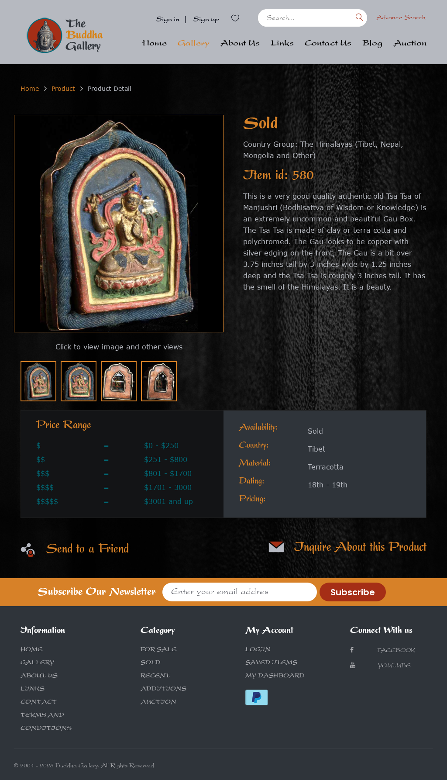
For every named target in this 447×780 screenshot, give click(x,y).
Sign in (167, 20)
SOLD (151, 663)
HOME (31, 650)
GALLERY (37, 663)
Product (63, 88)
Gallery (194, 44)
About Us (240, 44)
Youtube (394, 666)
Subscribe (352, 592)
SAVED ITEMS (271, 663)
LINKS (33, 690)
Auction (410, 44)
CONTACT (39, 703)
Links (282, 44)
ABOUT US (39, 676)
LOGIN (258, 650)
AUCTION (158, 703)
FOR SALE (158, 650)
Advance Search (401, 18)
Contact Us (328, 44)
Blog (372, 44)
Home (154, 44)
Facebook (395, 651)
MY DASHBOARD (275, 676)
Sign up (206, 20)
